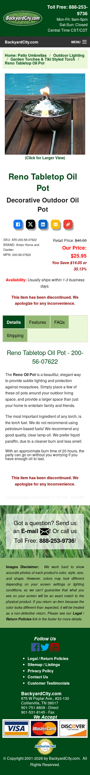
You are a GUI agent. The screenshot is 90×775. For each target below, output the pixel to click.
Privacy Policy (41, 671)
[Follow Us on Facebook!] (35, 650)
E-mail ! (36, 531)
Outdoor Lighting (68, 55)
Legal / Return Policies (48, 658)
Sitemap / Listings (44, 664)
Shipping (15, 335)
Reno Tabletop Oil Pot (24, 63)
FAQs (59, 322)
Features (37, 322)
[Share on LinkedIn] (43, 224)
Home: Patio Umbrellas (26, 55)
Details (14, 322)
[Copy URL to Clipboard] (67, 224)
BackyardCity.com (21, 42)
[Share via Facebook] (18, 224)
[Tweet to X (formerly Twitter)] (30, 224)
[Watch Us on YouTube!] (54, 650)
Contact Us (38, 677)
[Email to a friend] (55, 224)
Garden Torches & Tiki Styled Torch (43, 59)
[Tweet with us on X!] (45, 650)
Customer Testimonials (49, 683)
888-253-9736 (78, 10)
